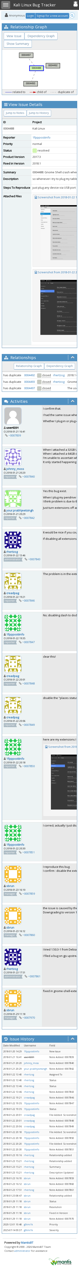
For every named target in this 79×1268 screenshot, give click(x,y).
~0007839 (14, 435)
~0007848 (28, 683)
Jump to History (39, 113)
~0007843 (34, 559)
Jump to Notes (15, 113)
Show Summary (18, 44)
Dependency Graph (41, 36)
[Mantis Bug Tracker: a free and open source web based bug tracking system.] (60, 1261)
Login (30, 16)
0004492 (29, 375)
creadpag (12, 593)
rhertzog (59, 375)
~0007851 (28, 852)
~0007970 (28, 1018)
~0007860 (28, 935)
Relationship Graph (29, 366)
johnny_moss (15, 469)
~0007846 (28, 600)
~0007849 (28, 725)
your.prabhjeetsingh (20, 510)
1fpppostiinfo (41, 137)
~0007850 (28, 766)
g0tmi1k (28, 1224)
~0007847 (28, 642)
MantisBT (27, 1242)
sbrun (10, 886)
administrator (22, 1250)
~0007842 (28, 518)
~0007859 (28, 894)
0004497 (29, 388)
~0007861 (34, 976)
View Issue (14, 36)
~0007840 (28, 476)
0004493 (29, 382)
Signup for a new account (52, 16)
